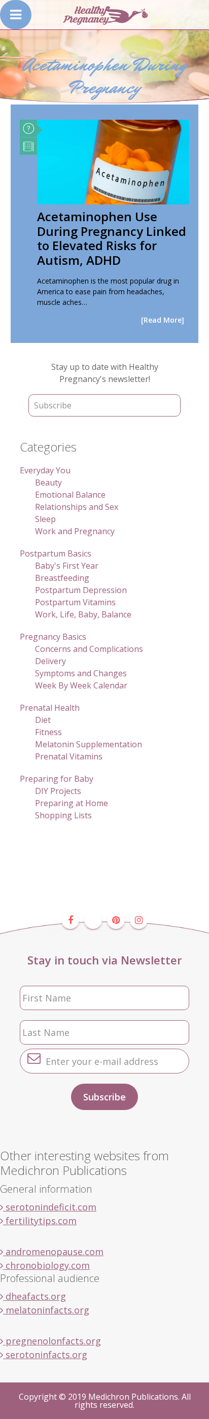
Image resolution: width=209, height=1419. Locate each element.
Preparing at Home (71, 803)
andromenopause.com (53, 1251)
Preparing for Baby (56, 778)
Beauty (48, 482)
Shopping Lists (63, 815)
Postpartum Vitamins (75, 602)
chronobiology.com (46, 1265)
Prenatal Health (50, 707)
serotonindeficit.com (49, 1207)
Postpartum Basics (55, 553)
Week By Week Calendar (81, 685)
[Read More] (162, 320)
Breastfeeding (62, 577)
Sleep (45, 519)
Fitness (48, 732)
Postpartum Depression (81, 590)
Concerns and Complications (89, 648)
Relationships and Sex (76, 506)
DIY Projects (58, 791)
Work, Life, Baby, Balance (83, 614)
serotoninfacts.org (45, 1354)
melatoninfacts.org (46, 1310)
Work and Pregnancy (75, 531)
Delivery (50, 661)
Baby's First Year (66, 565)
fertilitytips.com (40, 1221)
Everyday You (45, 470)
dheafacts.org (34, 1296)
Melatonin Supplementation (88, 744)
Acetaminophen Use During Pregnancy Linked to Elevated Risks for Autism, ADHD (111, 238)
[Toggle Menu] (15, 14)
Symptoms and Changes (81, 673)
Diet (43, 719)
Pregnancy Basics (53, 636)
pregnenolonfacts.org (52, 1341)
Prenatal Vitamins (68, 756)
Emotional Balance (70, 494)
